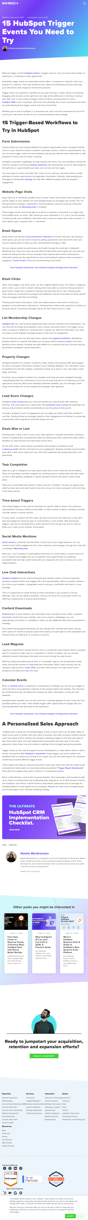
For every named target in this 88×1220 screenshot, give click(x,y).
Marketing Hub (29, 207)
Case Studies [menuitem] (7, 1140)
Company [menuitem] (65, 1101)
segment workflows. (61, 338)
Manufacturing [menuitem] (50, 1119)
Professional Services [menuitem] (34, 1113)
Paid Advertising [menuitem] (8, 1116)
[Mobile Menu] (84, 3)
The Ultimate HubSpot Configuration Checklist (44, 267)
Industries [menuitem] (50, 1093)
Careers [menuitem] (65, 1110)
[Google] (15, 1193)
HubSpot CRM (8, 102)
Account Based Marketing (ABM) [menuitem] (14, 1104)
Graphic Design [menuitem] (8, 1122)
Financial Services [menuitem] (51, 1101)
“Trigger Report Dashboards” (70, 768)
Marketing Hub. (21, 548)
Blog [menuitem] (4, 1130)
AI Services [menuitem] (30, 1098)
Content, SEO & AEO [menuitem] (10, 1119)
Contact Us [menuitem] (66, 1098)
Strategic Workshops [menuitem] (34, 1110)
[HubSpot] (4, 1192)
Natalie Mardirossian (26, 48)
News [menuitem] (64, 1107)
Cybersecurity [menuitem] (50, 1110)
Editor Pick (12, 845)
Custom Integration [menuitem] (33, 1107)
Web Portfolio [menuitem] (7, 1143)
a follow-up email (10, 449)
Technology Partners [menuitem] (70, 1116)
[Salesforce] (10, 1193)
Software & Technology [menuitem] (53, 1098)
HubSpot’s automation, (35, 753)
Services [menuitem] (30, 1093)
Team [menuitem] (64, 1104)
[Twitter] (4, 1169)
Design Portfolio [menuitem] (8, 1146)
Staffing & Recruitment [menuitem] (53, 1104)
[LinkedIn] (15, 1169)
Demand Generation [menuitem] (9, 1107)
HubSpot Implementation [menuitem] (35, 1104)
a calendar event (15, 685)
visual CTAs (30, 667)
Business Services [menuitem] (51, 1116)
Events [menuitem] (4, 1136)
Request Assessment (44, 1056)
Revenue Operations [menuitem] (9, 1098)
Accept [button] (70, 1216)
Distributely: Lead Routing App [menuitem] (73, 1119)
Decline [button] (81, 1216)
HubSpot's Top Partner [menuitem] (70, 1113)
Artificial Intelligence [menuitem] (52, 1113)
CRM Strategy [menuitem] (7, 1101)
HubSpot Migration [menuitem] (33, 1101)
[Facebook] (10, 1169)
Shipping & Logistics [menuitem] (52, 1107)
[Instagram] (20, 1169)
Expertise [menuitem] (6, 1093)
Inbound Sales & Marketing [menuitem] (12, 1110)
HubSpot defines (32, 73)
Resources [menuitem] (7, 1126)
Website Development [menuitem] (10, 1113)
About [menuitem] (65, 1093)
